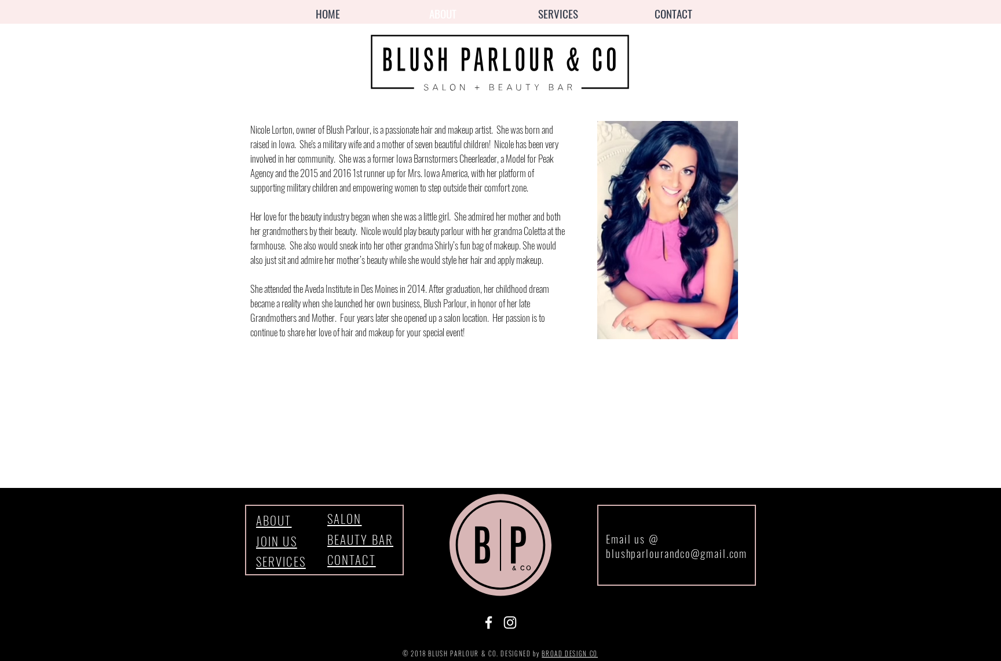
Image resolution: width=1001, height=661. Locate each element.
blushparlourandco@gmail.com (676, 553)
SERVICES (281, 561)
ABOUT (274, 520)
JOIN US (276, 541)
